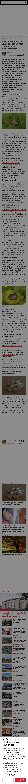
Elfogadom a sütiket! (20, 780)
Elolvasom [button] (14, 776)
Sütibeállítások (8, 780)
